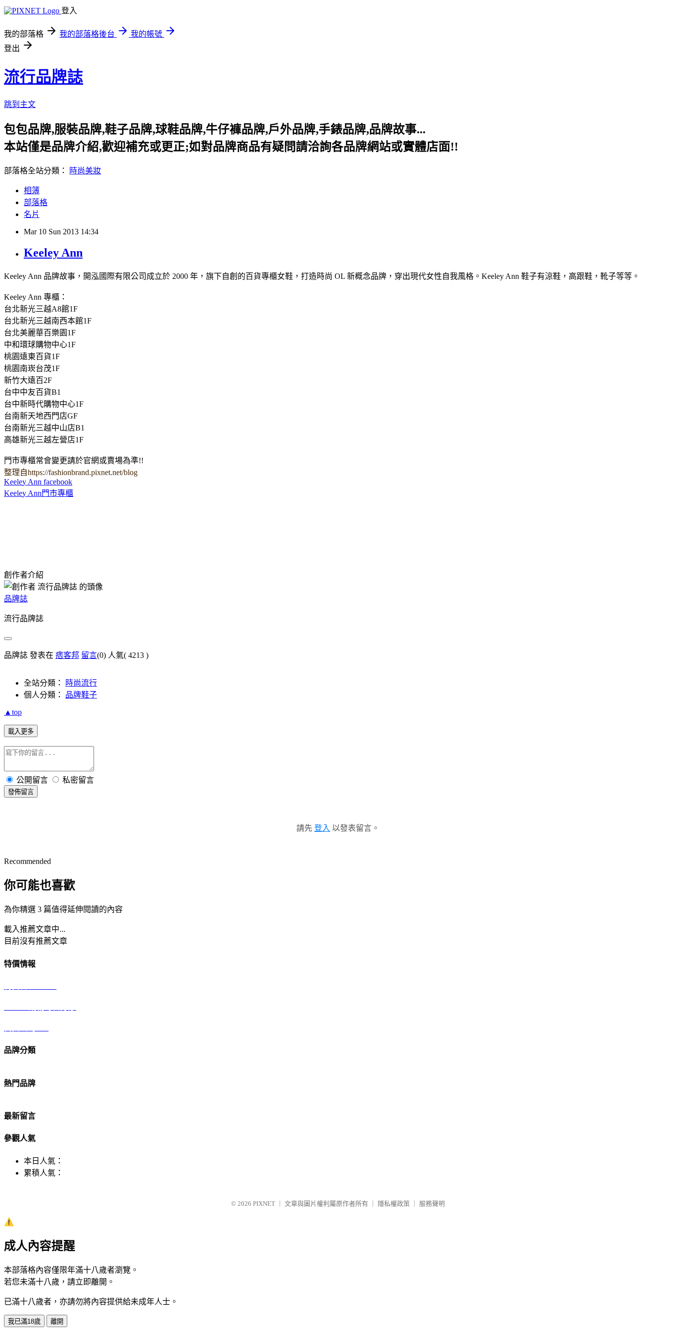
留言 (89, 655)
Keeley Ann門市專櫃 (38, 493)
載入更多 (21, 731)
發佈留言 (21, 792)
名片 (32, 214)
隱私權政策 (394, 1203)
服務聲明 (432, 1203)
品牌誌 (16, 598)
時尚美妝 (85, 170)
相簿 (32, 190)
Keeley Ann (53, 252)
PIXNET (264, 1203)
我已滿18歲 (24, 1321)
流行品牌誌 (43, 77)
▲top (13, 712)
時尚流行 (81, 683)
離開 (56, 1321)
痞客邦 (67, 655)
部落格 (36, 202)
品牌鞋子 (81, 695)
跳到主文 (20, 104)
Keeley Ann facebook (38, 482)
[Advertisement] (120, 511)
